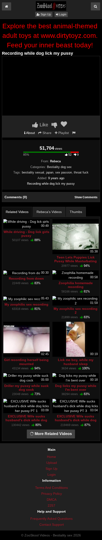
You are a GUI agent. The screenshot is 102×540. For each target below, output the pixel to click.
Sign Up (45, 14)
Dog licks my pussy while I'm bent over (75, 387)
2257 (51, 505)
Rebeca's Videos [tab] (49, 212)
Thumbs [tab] (76, 212)
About (30, 133)
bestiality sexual (33, 172)
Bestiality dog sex (59, 167)
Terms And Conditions (51, 488)
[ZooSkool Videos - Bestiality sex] (51, 6)
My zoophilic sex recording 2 (75, 310)
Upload (51, 463)
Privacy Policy (51, 493)
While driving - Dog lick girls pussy (26, 234)
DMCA (51, 499)
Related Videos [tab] (17, 212)
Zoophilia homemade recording (76, 285)
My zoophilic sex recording (26, 304)
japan (49, 172)
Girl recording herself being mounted (26, 362)
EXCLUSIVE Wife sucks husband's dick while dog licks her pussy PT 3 (76, 420)
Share (46, 133)
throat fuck (81, 172)
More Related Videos (53, 434)
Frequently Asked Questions (51, 518)
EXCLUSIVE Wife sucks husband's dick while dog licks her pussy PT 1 (26, 420)
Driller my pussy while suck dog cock (26, 387)
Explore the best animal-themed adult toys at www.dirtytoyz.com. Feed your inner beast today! (50, 35)
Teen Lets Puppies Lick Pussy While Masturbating (75, 259)
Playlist (63, 133)
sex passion (63, 172)
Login (62, 14)
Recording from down (26, 278)
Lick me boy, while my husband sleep (75, 362)
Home (51, 457)
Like (43, 124)
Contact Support (51, 524)
